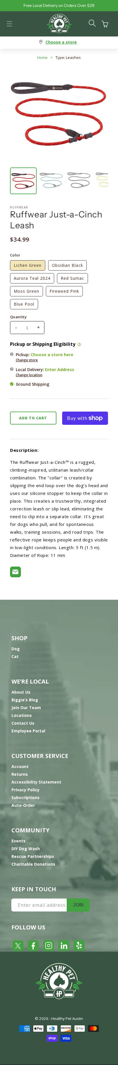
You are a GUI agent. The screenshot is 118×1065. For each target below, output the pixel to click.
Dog (15, 649)
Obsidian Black (67, 265)
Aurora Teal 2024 (32, 278)
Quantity (18, 316)
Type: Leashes (68, 57)
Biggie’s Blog (24, 700)
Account (20, 766)
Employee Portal (28, 731)
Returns (19, 774)
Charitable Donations (33, 864)
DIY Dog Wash (25, 848)
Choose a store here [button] (52, 354)
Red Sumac (72, 278)
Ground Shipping (32, 384)
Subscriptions (25, 797)
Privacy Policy (25, 790)
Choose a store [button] (61, 42)
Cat (15, 656)
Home (42, 57)
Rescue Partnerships (32, 856)
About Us (20, 692)
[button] (9, 23)
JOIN (78, 904)
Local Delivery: (45, 371)
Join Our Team (26, 707)
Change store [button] (27, 360)
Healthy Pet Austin (67, 1018)
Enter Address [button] (59, 369)
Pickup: (44, 357)
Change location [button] (29, 375)
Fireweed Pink (64, 291)
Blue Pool (24, 304)
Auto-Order (23, 805)
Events (18, 841)
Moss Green (26, 291)
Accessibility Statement (36, 782)
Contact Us (22, 723)
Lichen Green (28, 265)
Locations (21, 715)
